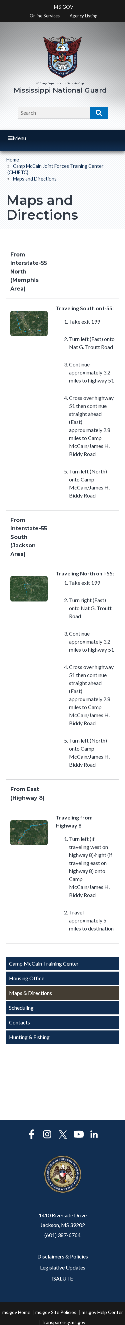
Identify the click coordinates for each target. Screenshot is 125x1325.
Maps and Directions (35, 179)
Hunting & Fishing (29, 1037)
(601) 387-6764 (62, 1235)
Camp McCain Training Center (44, 963)
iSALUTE (62, 1278)
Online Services (45, 15)
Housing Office (26, 978)
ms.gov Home (16, 1312)
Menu (19, 138)
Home (12, 159)
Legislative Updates (62, 1267)
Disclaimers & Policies (62, 1256)
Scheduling (21, 1007)
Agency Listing (83, 15)
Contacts (19, 1022)
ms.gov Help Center (102, 1312)
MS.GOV (63, 7)
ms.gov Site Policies (55, 1312)
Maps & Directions (30, 993)
